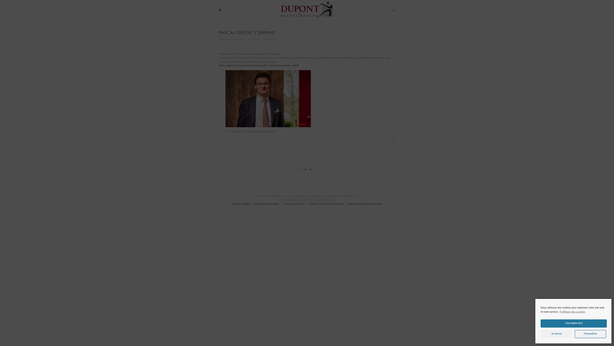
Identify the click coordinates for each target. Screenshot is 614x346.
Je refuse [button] (556, 334)
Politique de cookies (572, 312)
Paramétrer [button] (590, 334)
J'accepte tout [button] (573, 323)
